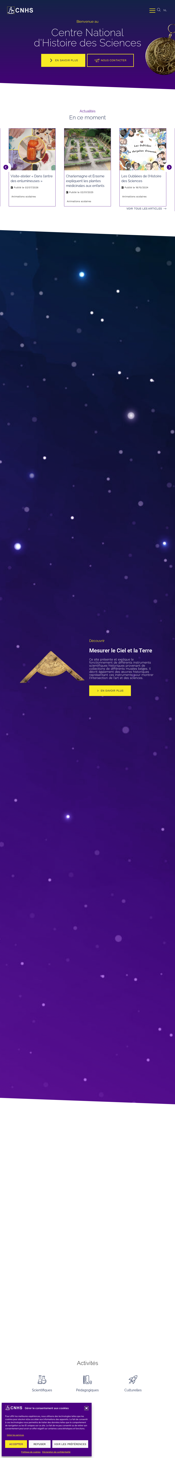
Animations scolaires (23, 196)
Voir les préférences (70, 1444)
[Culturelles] (133, 1379)
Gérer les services (15, 1435)
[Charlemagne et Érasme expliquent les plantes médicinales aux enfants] (87, 149)
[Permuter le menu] (152, 10)
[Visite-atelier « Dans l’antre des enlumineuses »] (32, 149)
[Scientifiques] (42, 1379)
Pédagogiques (87, 1390)
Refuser (39, 1444)
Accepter (16, 1444)
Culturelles (133, 1390)
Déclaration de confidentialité (56, 1452)
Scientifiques (42, 1390)
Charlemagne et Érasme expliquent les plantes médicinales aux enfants (85, 181)
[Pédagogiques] (87, 1379)
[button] (86, 1408)
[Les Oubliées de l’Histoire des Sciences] (143, 149)
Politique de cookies (31, 1452)
